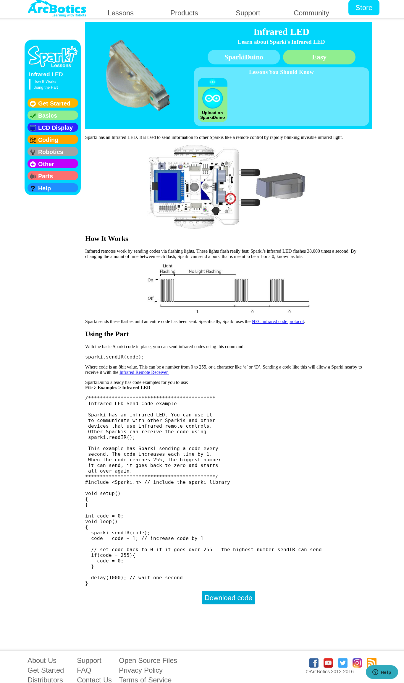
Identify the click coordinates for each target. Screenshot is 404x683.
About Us (42, 660)
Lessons (121, 13)
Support (89, 660)
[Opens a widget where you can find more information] (382, 672)
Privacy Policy (141, 670)
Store (363, 8)
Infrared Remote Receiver (144, 372)
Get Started (46, 670)
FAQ (84, 670)
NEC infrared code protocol (278, 321)
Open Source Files (148, 660)
